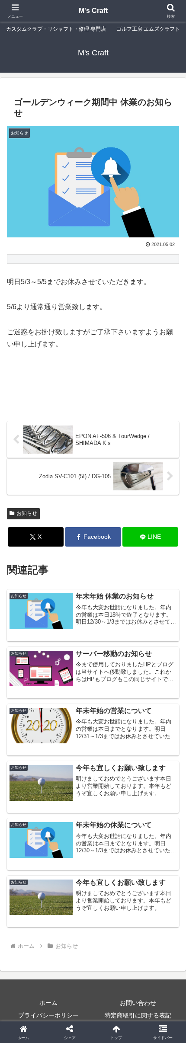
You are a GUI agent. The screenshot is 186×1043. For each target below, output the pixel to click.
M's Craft (93, 10)
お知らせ (26, 513)
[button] (168, 1017)
